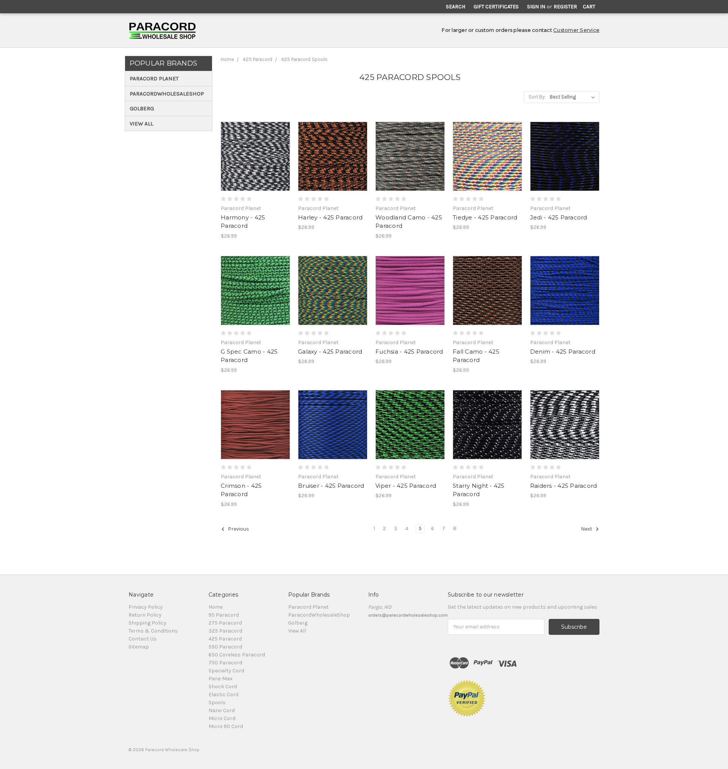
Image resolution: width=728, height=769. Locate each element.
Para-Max (220, 678)
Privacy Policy (146, 607)
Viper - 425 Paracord (405, 485)
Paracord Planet (154, 78)
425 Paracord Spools (304, 59)
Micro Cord (222, 718)
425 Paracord (257, 59)
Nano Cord (222, 710)
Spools (217, 702)
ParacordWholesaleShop (167, 93)
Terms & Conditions (153, 631)
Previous (238, 529)
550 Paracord (225, 647)
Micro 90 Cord (226, 726)
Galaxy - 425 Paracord (330, 351)
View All (141, 123)
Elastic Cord (223, 694)
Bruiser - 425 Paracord (331, 485)
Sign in (536, 6)
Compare (252, 156)
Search (455, 6)
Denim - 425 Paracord (562, 351)
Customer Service (576, 30)
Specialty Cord (226, 670)
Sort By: (537, 97)
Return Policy (145, 615)
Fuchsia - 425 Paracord (409, 351)
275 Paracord (225, 623)
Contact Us (143, 639)
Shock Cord (223, 686)
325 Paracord (225, 631)
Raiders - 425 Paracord (563, 485)
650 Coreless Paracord (237, 655)
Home (227, 59)
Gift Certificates (496, 6)
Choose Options (255, 170)
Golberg (142, 108)
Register (565, 6)
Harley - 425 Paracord (330, 217)
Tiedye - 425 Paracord (485, 217)
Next (587, 529)
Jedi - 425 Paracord (558, 217)
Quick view (255, 143)
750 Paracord (225, 662)
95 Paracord (224, 615)
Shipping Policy (147, 623)
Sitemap (139, 647)
